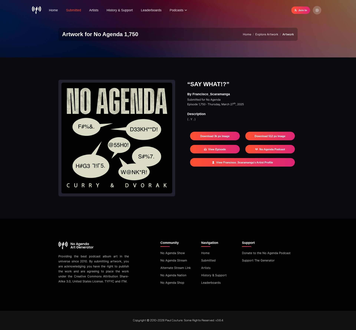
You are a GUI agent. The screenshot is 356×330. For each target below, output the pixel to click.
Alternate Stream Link (175, 268)
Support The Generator (258, 260)
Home (53, 10)
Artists (93, 10)
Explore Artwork (266, 34)
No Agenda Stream (173, 260)
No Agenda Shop (172, 282)
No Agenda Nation (173, 275)
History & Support (120, 10)
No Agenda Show (172, 253)
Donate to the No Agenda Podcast (266, 253)
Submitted (73, 10)
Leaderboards (151, 10)
